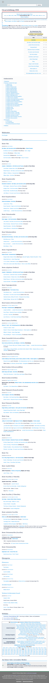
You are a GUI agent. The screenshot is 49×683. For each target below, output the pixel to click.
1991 (3, 653)
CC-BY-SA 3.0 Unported (31, 673)
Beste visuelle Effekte (20, 628)
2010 (12, 654)
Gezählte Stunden (14, 190)
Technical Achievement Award (11, 593)
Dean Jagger (5, 219)
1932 (17, 647)
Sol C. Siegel (27, 150)
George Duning (7, 410)
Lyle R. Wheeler (18, 345)
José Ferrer (9, 595)
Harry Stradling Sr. (7, 334)
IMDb (16, 618)
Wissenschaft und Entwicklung (26, 643)
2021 (42, 654)
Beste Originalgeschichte (23, 634)
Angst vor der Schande (33, 63)
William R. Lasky (15, 501)
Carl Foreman (6, 274)
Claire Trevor (9, 216)
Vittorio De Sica (22, 581)
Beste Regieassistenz (34, 633)
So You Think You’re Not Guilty (10, 486)
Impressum (18, 681)
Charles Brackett (10, 569)
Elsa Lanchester (7, 243)
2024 (23, 655)
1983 (26, 651)
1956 (40, 649)
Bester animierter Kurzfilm (31, 629)
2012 (17, 654)
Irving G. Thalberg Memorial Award (31, 637)
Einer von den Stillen (26, 263)
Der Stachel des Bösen (14, 397)
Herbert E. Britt (7, 598)
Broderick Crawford (6, 183)
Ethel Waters (6, 246)
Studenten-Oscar (32, 639)
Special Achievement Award (31, 638)
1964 (17, 650)
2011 (14, 654)
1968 (28, 650)
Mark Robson (9, 437)
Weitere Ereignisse (24, 17)
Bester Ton (37, 627)
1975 (3, 651)
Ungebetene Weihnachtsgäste (10, 523)
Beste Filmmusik (22, 629)
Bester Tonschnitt (29, 636)
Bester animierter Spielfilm (25, 632)
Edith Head (4, 371)
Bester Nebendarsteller (31, 625)
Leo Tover (6, 314)
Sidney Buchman (7, 259)
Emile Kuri (10, 343)
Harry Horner (5, 343)
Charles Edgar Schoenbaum (17, 330)
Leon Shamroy (7, 317)
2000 (28, 653)
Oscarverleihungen (21, 646)
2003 (37, 653)
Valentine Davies (7, 296)
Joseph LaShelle (7, 310)
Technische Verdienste (37, 643)
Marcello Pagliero (26, 256)
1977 (9, 651)
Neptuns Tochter (19, 421)
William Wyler (17, 153)
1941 (42, 647)
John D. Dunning (7, 444)
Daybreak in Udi (5, 551)
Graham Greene (7, 276)
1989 (42, 651)
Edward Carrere (7, 361)
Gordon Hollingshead (21, 486)
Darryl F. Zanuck (25, 157)
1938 (33, 647)
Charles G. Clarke (7, 327)
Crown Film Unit (13, 551)
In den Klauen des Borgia (33, 66)
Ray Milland (9, 234)
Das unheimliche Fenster (17, 447)
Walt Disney (25, 523)
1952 (34, 15)
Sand (13, 327)
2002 (34, 653)
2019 (37, 654)
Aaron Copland (5, 394)
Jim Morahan (13, 363)
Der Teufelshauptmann (15, 325)
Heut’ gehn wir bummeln (21, 407)
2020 (40, 654)
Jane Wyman (9, 181)
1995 (14, 653)
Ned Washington (35, 427)
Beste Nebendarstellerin (41, 625)
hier (12, 675)
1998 (23, 653)
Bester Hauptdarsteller (36, 623)
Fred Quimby (25, 519)
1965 (20, 650)
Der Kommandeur (33, 54)
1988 (40, 651)
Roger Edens (5, 407)
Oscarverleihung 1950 (8, 619)
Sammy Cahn (33, 423)
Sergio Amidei (6, 256)
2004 (40, 653)
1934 (22, 647)
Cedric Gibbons (7, 349)
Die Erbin (33, 40)
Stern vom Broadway (14, 412)
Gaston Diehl (10, 499)
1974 (45, 650)
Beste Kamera (42, 626)
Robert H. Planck (7, 330)
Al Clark (5, 442)
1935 (25, 647)
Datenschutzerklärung (28, 681)
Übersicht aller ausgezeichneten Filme (24, 14)
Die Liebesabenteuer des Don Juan (33, 73)
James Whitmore (7, 228)
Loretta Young (6, 210)
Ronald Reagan (10, 574)
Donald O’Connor (10, 587)
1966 (23, 650)
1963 (14, 650)
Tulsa (11, 473)
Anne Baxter (9, 479)
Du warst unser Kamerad (33, 52)
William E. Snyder (7, 332)
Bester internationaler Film (37, 632)
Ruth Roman (16, 340)
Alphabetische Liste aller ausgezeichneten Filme (24, 645)
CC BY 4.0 (28, 664)
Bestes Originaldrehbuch (22, 626)
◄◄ (5, 15)
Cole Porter (9, 392)
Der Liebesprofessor (13, 386)
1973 (42, 650)
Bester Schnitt (42, 627)
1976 (6, 651)
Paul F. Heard (15, 554)
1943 (3, 649)
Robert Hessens (17, 499)
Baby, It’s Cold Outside (7, 421)
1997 (20, 653)
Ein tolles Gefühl (17, 423)
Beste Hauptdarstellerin (21, 625)
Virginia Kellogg (7, 299)
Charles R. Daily (7, 602)
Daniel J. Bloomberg (8, 460)
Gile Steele (9, 371)
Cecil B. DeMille (7, 571)
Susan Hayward (7, 206)
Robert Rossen (29, 148)
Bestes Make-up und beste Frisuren (33, 628)
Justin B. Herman (15, 483)
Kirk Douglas (6, 186)
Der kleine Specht (7, 519)
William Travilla (18, 382)
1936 (28, 647)
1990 (45, 651)
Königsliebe (25, 363)
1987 (37, 651)
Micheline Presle (10, 578)
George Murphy (10, 535)
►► (44, 15)
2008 (6, 654)
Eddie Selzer (23, 517)
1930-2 (10, 647)
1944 (6, 649)
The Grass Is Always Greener (10, 506)
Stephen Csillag (14, 602)
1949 (18, 15)
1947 (12, 15)
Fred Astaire (6, 567)
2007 (3, 654)
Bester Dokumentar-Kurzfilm (36, 631)
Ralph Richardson (7, 226)
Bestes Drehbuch (23, 633)
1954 (40, 15)
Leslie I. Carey (7, 462)
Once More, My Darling (15, 462)
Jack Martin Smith (21, 349)
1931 (14, 647)
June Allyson (14, 21)
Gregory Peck (6, 188)
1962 (12, 650)
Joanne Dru (15, 369)
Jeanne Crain (6, 203)
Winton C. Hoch (5, 325)
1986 (34, 651)
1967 (26, 650)
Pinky (33, 61)
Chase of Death (7, 503)
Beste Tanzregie (36, 634)
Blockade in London (15, 261)
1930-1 (7, 647)
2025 (26, 655)
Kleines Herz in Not (34, 71)
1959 (3, 650)
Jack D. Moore (19, 358)
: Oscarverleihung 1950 (11, 616)
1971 (37, 650)
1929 (4, 647)
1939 (36, 647)
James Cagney (8, 21)
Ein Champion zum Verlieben (18, 425)
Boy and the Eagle (7, 501)
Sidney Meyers (17, 263)
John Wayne (6, 193)
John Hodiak (15, 479)
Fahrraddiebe (14, 281)
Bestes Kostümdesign (29, 627)
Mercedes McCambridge (7, 236)
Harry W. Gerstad (6, 440)
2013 (20, 654)
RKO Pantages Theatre (26, 25)
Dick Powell (21, 21)
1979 (14, 651)
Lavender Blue (7, 425)
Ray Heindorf (6, 412)
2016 (28, 654)
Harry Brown (6, 294)
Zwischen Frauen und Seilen (33, 49)
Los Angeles (35, 25)
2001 (31, 653)
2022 (45, 654)
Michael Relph (19, 363)
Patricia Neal (9, 468)
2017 (31, 654)
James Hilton (9, 252)
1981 (20, 651)
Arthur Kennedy (7, 223)
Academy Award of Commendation (24, 641)
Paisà (40, 256)
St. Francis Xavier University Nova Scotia (19, 543)
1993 (9, 653)
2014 (23, 654)
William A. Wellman (8, 173)
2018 (34, 654)
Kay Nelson (6, 386)
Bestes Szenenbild (20, 627)
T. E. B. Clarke (7, 261)
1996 (17, 653)
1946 (9, 15)
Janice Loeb (11, 263)
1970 (34, 650)
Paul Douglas (4, 135)
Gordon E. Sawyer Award (37, 641)
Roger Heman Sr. (11, 457)
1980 (17, 651)
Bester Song (43, 628)
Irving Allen (13, 503)
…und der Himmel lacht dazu (33, 44)
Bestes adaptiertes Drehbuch (33, 626)
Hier (17, 675)
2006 (45, 653)
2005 (42, 653)
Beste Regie (28, 623)
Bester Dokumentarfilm (25, 631)
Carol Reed (6, 168)
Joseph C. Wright (25, 345)
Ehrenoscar (5, 562)
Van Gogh (4, 499)
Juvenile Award (6, 585)
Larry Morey (42, 425)
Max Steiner (6, 397)
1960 (6, 650)
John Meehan (16, 343)
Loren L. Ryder (7, 607)
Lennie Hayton (11, 407)
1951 (31, 15)
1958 (45, 649)
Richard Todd (6, 190)
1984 (28, 651)
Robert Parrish (10, 442)
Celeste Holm (6, 241)
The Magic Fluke (7, 521)
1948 (15, 15)
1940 (39, 647)
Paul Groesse (12, 358)
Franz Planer (6, 312)
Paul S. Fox (6, 345)
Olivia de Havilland (6, 201)
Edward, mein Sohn (14, 208)
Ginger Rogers (9, 564)
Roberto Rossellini (34, 256)
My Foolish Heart (7, 427)
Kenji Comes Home (8, 554)
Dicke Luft (4, 517)
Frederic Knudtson (7, 447)
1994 (12, 653)
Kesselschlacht (33, 47)
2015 (26, 654)
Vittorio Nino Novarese (8, 374)
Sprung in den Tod (14, 299)
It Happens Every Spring (24, 296)
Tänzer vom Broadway (17, 334)
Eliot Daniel (37, 425)
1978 (12, 651)
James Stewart (9, 199)
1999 (26, 653)
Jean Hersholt (6, 576)
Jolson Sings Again (34, 59)
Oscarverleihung (14, 622)
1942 (45, 647)
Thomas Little (11, 345)
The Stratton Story (14, 290)
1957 (42, 649)
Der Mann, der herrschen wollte (33, 42)
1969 (31, 650)
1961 (9, 650)
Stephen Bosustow (15, 521)
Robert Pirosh (5, 254)
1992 (6, 653)
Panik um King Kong (16, 470)
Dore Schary (19, 155)
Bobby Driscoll (7, 589)
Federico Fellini (13, 256)
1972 (40, 650)
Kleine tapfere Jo (33, 68)
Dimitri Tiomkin (7, 399)
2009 (9, 654)
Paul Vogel (4, 307)
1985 (31, 651)
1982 (23, 651)
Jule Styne (39, 423)
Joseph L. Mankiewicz (7, 166)
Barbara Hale (9, 340)
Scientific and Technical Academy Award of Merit (34, 642)
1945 (9, 649)
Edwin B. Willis (29, 349)
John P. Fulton (6, 473)
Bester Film (23, 623)
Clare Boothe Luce (7, 292)
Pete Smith (11, 490)
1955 (37, 649)
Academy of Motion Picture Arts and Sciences (30, 622)
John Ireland (6, 221)
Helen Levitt (6, 263)
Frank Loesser (36, 421)
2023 (20, 655)
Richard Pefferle (14, 349)
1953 (37, 15)
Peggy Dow (9, 369)
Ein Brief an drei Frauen (33, 56)
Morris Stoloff (13, 410)
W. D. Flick (4, 457)
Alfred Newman (10, 431)
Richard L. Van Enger (8, 449)
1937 (31, 647)
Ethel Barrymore (7, 239)
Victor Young (42, 427)
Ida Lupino (9, 163)
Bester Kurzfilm (40, 629)
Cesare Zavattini (7, 281)
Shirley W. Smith (14, 296)
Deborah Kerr (6, 208)
